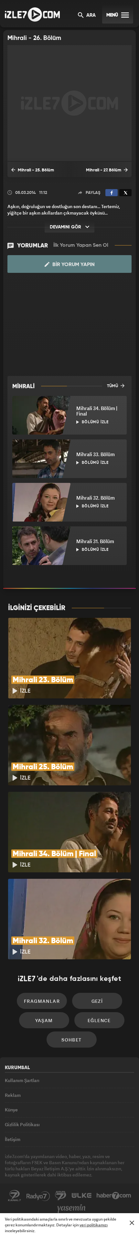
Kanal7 (14, 1196)
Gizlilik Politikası (22, 1124)
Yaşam (44, 1020)
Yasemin (71, 1208)
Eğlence (99, 1020)
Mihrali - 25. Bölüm (35, 170)
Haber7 (114, 1196)
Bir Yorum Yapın (73, 264)
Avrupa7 (61, 1196)
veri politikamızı (94, 1225)
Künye (11, 1110)
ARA (90, 15)
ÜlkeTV (81, 1196)
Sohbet (71, 1040)
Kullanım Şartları (22, 1080)
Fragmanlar (42, 1001)
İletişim (12, 1139)
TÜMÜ (113, 386)
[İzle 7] (32, 14)
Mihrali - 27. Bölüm (104, 170)
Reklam (13, 1095)
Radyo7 (38, 1196)
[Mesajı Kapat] (132, 1223)
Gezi (97, 1001)
